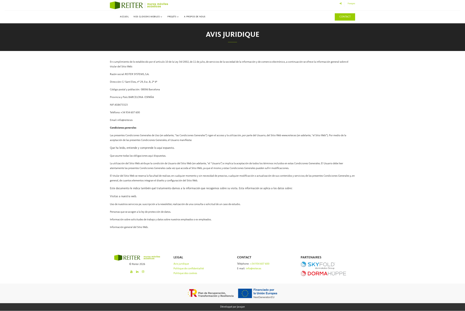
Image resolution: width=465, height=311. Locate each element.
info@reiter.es (253, 268)
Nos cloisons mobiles (147, 17)
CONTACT (345, 16)
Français (351, 4)
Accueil (124, 17)
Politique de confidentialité (188, 268)
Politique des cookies (185, 273)
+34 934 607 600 (259, 264)
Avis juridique (181, 264)
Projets (171, 17)
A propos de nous (194, 17)
